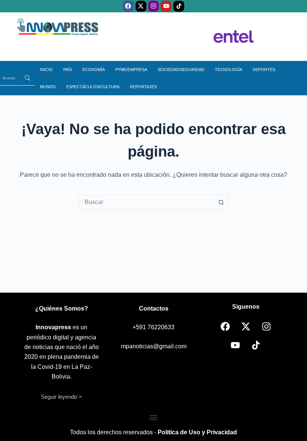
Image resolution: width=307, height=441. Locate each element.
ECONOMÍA (93, 69)
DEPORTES (264, 69)
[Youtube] (166, 6)
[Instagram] (153, 6)
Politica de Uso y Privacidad (197, 432)
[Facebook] (128, 6)
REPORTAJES (143, 86)
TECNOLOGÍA (228, 69)
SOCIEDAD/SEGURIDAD (181, 69)
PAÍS (67, 69)
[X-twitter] (141, 6)
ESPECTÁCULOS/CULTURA (92, 86)
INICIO (46, 69)
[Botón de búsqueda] (221, 202)
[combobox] (146, 202)
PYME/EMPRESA (131, 69)
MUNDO (48, 86)
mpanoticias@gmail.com (153, 346)
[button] (154, 417)
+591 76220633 (153, 327)
